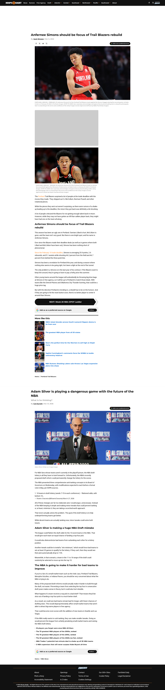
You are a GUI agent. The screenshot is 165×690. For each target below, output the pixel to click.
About (114, 3)
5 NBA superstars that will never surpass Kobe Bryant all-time (61, 644)
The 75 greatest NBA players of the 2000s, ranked (56, 631)
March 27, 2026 (68, 498)
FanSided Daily (123, 672)
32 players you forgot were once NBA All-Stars (54, 628)
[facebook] (149, 2)
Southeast (75, 3)
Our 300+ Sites (104, 672)
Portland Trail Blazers (48, 376)
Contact (81, 672)
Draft (49, 3)
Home (37, 376)
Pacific (95, 3)
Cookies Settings (84, 680)
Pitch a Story (39, 676)
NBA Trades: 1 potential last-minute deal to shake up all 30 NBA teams (64, 641)
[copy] (46, 43)
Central (65, 3)
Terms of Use (83, 676)
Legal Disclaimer (124, 676)
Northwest (86, 3)
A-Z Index (64, 680)
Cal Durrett (37, 404)
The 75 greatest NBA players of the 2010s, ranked (56, 635)
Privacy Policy (65, 676)
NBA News (44, 659)
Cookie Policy (104, 676)
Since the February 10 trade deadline (49, 253)
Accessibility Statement (43, 680)
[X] (153, 2)
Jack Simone (38, 39)
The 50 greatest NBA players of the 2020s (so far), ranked (59, 638)
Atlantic (57, 3)
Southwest (105, 3)
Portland (41, 196)
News (25, 3)
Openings (63, 672)
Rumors (32, 3)
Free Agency (41, 3)
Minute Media (24, 684)
